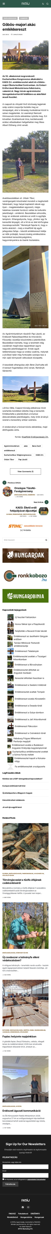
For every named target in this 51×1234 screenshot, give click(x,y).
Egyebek (9, 514)
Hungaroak (39, 1217)
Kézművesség (14, 1032)
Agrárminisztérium (11, 446)
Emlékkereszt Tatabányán (27, 651)
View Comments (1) (25, 471)
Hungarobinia (26, 1217)
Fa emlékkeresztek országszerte (30, 766)
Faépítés (26, 1030)
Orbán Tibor (9, 459)
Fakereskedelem (27, 873)
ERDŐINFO (35, 1213)
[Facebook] (23, 1207)
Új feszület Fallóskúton (25, 617)
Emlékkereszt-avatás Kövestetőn (30, 699)
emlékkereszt (9, 450)
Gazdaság (6, 1032)
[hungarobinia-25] (25, 595)
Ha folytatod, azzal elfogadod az (24, 1179)
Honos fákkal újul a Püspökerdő (30, 624)
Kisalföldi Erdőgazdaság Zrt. (35, 437)
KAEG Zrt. (40, 455)
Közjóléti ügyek (8, 875)
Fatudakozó (23, 1213)
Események (24, 18)
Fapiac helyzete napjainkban (19, 1036)
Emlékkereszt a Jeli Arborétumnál (30, 719)
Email (4, 1171)
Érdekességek (17, 514)
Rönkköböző (12, 1217)
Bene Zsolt (36, 446)
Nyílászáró (24, 1032)
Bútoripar (5, 1030)
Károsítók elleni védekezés (13, 800)
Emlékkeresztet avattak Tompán (30, 692)
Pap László (22, 459)
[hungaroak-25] (25, 555)
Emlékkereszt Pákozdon (26, 726)
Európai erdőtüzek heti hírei (13, 786)
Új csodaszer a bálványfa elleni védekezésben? (20, 959)
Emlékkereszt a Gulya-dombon (29, 712)
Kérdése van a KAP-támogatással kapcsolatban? (22, 779)
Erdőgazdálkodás (10, 18)
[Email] (28, 1207)
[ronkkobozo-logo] (25, 575)
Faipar (32, 1030)
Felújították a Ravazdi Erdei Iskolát (31, 631)
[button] (3, 3)
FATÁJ (25, 4)
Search (46, 540)
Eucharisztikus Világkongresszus (17, 455)
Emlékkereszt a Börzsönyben (28, 664)
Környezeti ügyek (22, 953)
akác (26, 446)
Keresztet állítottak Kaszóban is (29, 678)
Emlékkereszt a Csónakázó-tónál (30, 733)
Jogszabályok (39, 873)
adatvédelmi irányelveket (36, 1179)
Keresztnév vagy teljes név (11, 1162)
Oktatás (18, 1106)
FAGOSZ (12, 1213)
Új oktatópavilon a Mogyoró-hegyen (17, 793)
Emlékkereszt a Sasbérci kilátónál (30, 685)
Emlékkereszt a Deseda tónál (28, 705)
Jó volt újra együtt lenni (12, 807)
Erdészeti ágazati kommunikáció (21, 1110)
